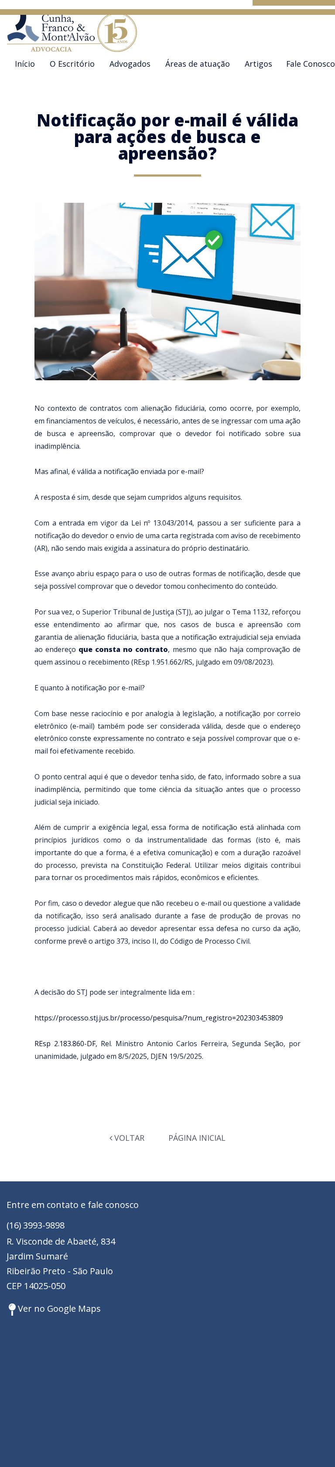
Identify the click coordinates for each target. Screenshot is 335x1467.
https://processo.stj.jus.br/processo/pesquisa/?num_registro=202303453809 (158, 1018)
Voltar (128, 1138)
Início (25, 63)
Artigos (258, 63)
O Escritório (72, 63)
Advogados (129, 63)
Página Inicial (197, 1138)
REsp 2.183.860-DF (65, 1043)
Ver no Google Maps (58, 1308)
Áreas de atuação (197, 63)
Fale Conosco (310, 63)
